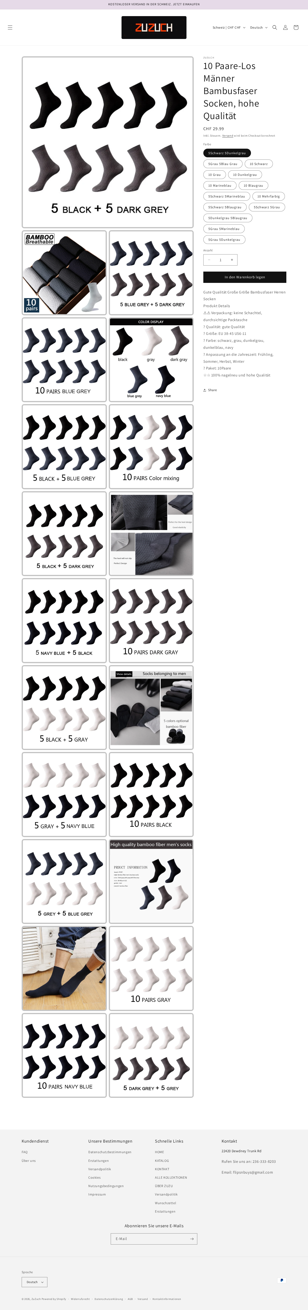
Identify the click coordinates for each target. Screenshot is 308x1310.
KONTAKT (162, 1169)
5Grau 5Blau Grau (222, 164)
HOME (159, 1152)
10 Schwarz (259, 164)
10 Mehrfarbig (268, 196)
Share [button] (212, 390)
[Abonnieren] (191, 1239)
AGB (130, 1299)
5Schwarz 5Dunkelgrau (227, 153)
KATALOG (162, 1160)
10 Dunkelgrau (245, 174)
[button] (10, 27)
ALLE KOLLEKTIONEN (171, 1177)
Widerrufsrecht (80, 1299)
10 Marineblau (219, 185)
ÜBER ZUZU (164, 1186)
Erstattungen (98, 1160)
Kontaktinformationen (167, 1299)
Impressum (97, 1194)
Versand (227, 135)
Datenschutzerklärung (109, 1299)
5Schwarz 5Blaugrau (225, 207)
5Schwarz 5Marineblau (226, 196)
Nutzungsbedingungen (106, 1186)
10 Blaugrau (253, 185)
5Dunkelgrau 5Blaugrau (227, 218)
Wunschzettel (165, 1203)
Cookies (94, 1177)
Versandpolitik (99, 1169)
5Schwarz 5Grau (267, 207)
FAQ (25, 1152)
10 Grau (214, 174)
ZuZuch (36, 1299)
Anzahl (207, 250)
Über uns (29, 1160)
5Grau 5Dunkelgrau (224, 239)
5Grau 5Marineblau (224, 229)
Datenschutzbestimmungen (110, 1152)
